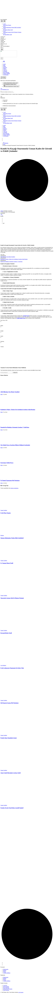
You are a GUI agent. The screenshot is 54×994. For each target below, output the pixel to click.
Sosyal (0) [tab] (5, 100)
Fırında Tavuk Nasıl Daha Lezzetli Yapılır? (12, 808)
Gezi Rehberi (3, 665)
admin (2, 210)
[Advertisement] (27, 10)
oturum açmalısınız (14, 488)
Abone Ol (15, 372)
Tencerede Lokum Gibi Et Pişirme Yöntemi (12, 598)
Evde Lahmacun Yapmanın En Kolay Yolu (12, 668)
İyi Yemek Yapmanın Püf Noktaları (10, 480)
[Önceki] (2, 21)
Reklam (2, 535)
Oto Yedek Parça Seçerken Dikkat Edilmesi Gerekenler (15, 445)
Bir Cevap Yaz (4, 485)
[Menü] (2, 49)
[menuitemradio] (10, 83)
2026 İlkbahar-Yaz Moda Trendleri (8, 256)
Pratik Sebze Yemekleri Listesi (9, 738)
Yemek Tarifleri (4, 510)
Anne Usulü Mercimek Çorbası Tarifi (11, 773)
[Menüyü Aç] (2, 58)
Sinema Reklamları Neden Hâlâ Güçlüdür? (12, 538)
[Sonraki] (4, 21)
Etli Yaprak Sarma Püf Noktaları (10, 703)
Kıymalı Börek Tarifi (6, 633)
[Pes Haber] (9, 56)
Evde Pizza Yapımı (6, 513)
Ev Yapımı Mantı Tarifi (7, 563)
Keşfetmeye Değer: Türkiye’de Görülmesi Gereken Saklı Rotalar (14, 259)
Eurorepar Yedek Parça (7, 462)
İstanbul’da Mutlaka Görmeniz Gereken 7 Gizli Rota (11, 261)
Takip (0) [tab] (5, 101)
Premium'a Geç (5, 89)
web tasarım (20, 992)
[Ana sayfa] (4, 61)
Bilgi (2, 394)
